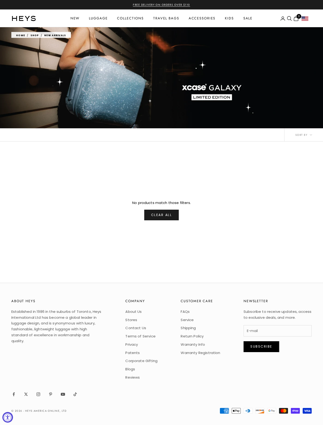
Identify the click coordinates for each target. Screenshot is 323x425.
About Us (133, 311)
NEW (75, 18)
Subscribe (261, 346)
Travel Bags (166, 18)
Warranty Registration (200, 352)
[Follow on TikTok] (75, 394)
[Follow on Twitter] (26, 394)
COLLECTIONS (130, 18)
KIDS (229, 18)
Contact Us (135, 327)
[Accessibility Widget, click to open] (7, 417)
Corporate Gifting (141, 360)
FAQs (185, 311)
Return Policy (192, 336)
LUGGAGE (98, 18)
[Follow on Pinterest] (50, 394)
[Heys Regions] (306, 19)
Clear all (161, 214)
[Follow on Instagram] (38, 394)
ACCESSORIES (202, 18)
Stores (131, 319)
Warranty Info (193, 344)
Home (20, 35)
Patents (132, 352)
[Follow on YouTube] (63, 394)
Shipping (188, 327)
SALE (248, 18)
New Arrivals (55, 35)
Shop (35, 35)
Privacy (131, 344)
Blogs (130, 369)
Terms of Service (140, 336)
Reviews (132, 377)
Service (187, 319)
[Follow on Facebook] (13, 394)
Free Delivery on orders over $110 (161, 5)
